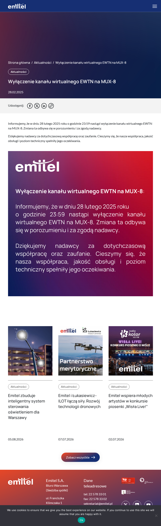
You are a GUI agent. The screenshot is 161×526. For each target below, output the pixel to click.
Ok (81, 520)
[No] (156, 516)
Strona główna (19, 62)
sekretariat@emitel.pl (98, 503)
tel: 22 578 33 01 (95, 494)
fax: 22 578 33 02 (95, 499)
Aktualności (42, 62)
